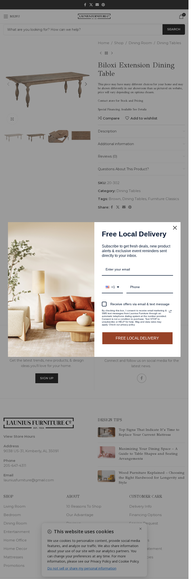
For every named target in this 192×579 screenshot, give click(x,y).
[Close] (175, 227)
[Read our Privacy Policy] (170, 311)
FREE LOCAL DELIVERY (137, 338)
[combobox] (112, 287)
